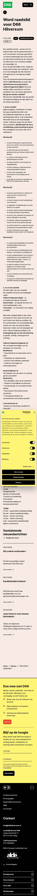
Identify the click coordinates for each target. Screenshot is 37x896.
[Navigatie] (31, 787)
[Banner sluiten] (34, 412)
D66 (16, 38)
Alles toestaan (18, 472)
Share (6, 41)
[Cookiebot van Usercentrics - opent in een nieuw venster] (22, 412)
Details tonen (27, 466)
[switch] (32, 448)
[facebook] (5, 788)
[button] (27, 5)
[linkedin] (8, 788)
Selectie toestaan (18, 477)
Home (5, 666)
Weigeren (18, 482)
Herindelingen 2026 (26, 38)
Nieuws (14, 666)
